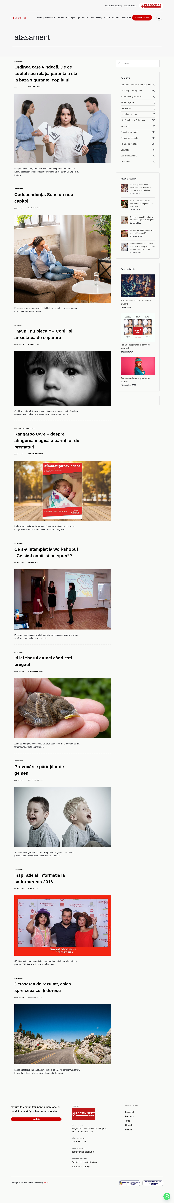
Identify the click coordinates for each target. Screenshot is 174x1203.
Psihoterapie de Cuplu (66, 18)
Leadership (126, 108)
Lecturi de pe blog (129, 114)
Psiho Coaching (96, 18)
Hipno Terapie (82, 18)
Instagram (129, 1116)
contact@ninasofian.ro (83, 1152)
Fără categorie (127, 102)
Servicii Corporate (111, 18)
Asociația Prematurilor (24, 428)
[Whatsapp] (166, 1196)
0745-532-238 (79, 1141)
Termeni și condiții (81, 1166)
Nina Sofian (19, 87)
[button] (159, 18)
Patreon (128, 1130)
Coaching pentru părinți (131, 90)
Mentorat (125, 126)
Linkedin (129, 1125)
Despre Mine (126, 18)
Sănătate (125, 150)
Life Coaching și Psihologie (133, 120)
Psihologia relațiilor (129, 144)
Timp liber (125, 162)
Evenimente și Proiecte (131, 96)
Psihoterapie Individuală (45, 18)
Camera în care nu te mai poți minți (136, 85)
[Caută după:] (138, 63)
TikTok (128, 1121)
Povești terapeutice (129, 132)
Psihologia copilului (129, 138)
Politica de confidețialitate (85, 1162)
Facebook (129, 1112)
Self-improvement (129, 156)
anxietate (18, 325)
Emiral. (46, 1183)
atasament (18, 61)
